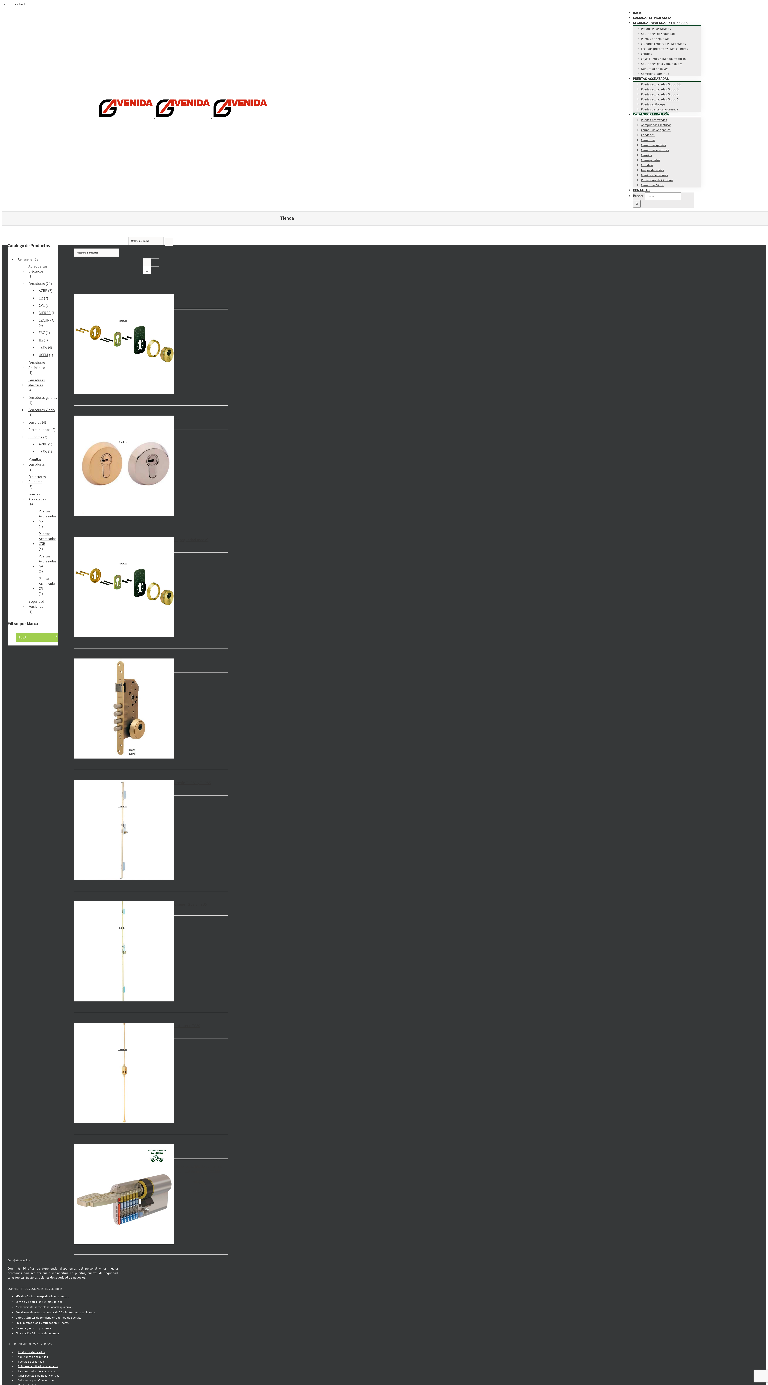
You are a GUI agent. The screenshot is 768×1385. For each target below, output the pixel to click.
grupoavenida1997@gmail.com (75, 11)
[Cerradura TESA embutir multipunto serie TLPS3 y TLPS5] (91, 830)
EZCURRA (46, 320)
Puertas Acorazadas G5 (47, 583)
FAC (42, 332)
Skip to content (13, 4)
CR (41, 298)
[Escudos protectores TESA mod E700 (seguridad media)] (91, 587)
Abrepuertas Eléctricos (37, 269)
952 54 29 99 (47, 11)
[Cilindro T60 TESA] (91, 1194)
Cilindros (35, 437)
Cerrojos (34, 422)
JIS (41, 340)
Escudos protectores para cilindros (39, 1371)
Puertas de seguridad (31, 1361)
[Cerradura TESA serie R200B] (91, 709)
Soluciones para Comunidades (36, 1380)
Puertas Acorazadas (37, 496)
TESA (43, 347)
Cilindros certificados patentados (38, 1366)
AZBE (43, 290)
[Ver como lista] (147, 270)
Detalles (122, 320)
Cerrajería (25, 259)
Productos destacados (31, 1352)
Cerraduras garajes (42, 397)
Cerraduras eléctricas (36, 382)
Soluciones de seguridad (33, 1357)
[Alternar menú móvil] (707, 109)
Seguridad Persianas (36, 604)
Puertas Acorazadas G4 (47, 561)
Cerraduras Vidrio (41, 410)
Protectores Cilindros (37, 479)
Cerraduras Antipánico (36, 365)
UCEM (43, 355)
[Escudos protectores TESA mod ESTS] (91, 344)
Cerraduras (36, 283)
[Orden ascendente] (169, 242)
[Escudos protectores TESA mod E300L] (91, 466)
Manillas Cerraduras (36, 462)
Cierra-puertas (39, 429)
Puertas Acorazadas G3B (47, 538)
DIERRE (45, 313)
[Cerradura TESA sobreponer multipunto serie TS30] (91, 1073)
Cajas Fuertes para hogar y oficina (38, 1375)
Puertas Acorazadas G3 (47, 516)
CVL (42, 305)
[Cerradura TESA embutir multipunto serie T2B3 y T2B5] (91, 952)
